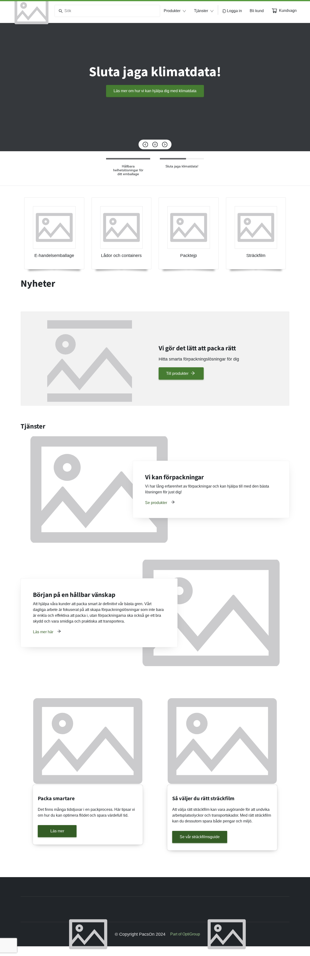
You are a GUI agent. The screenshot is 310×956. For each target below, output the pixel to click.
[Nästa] (165, 144)
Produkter (172, 11)
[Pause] (155, 144)
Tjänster (201, 11)
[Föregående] (145, 144)
